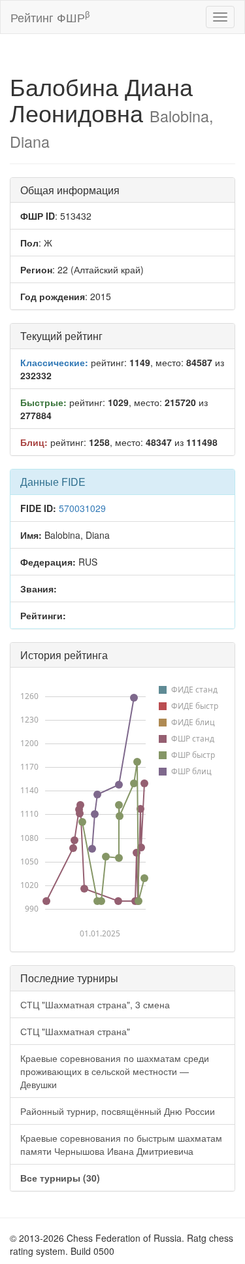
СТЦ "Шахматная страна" (75, 1031)
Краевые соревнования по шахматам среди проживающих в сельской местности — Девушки (114, 1071)
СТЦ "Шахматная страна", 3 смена (95, 1004)
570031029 (82, 508)
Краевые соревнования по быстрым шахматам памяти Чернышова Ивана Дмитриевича (121, 1144)
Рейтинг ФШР (50, 17)
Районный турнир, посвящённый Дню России (117, 1111)
